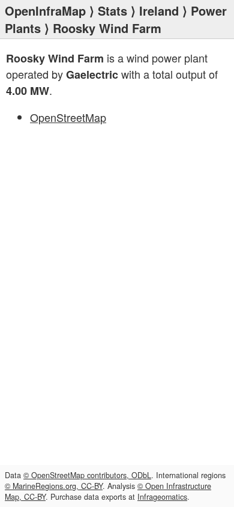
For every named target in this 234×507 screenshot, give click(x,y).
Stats (112, 10)
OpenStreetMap (68, 117)
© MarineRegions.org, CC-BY (54, 486)
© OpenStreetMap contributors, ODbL (87, 475)
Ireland (159, 10)
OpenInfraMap (45, 10)
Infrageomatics (162, 496)
